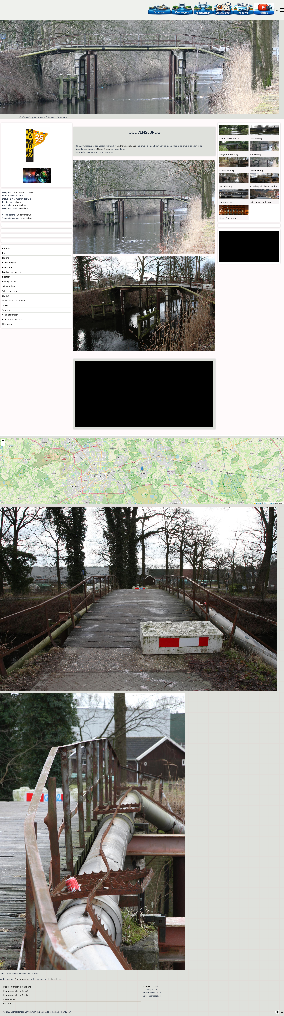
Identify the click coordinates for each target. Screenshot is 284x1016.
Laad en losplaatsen (11, 272)
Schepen (147, 986)
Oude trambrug (24, 214)
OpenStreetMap (269, 503)
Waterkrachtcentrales (12, 319)
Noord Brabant (104, 149)
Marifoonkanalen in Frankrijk (16, 995)
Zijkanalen (7, 324)
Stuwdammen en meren (13, 300)
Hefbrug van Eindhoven (260, 202)
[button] (142, 468)
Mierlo (18, 202)
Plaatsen (6, 276)
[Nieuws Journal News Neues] (243, 8)
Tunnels (6, 310)
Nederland (23, 208)
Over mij (7, 1003)
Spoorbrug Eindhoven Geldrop (264, 186)
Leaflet (258, 503)
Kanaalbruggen (9, 262)
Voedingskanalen (10, 314)
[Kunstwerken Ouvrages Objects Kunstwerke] (203, 8)
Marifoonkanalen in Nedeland (17, 986)
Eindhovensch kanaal (126, 146)
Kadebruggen (225, 202)
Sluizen (5, 295)
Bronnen (6, 248)
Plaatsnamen (9, 999)
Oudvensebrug (256, 170)
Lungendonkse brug (228, 154)
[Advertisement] (142, 394)
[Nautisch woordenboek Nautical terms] (223, 8)
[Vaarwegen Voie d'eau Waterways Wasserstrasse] (182, 8)
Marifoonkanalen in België (15, 991)
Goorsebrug (255, 154)
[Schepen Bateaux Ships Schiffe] (159, 8)
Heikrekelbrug (26, 218)
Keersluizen (7, 267)
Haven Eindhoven (227, 218)
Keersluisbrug (256, 138)
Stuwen (5, 305)
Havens (5, 257)
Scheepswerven (9, 291)
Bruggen (6, 253)
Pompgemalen (9, 281)
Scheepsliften (8, 286)
